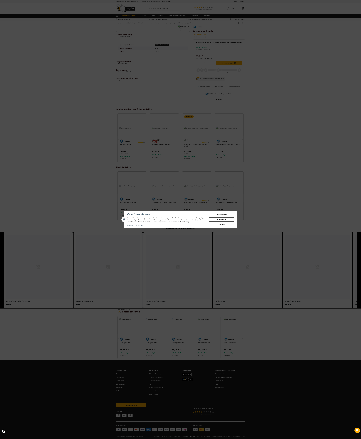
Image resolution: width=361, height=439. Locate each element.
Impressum (130, 225)
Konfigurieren (221, 219)
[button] (3, 431)
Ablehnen (222, 224)
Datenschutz (140, 225)
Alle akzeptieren (221, 214)
